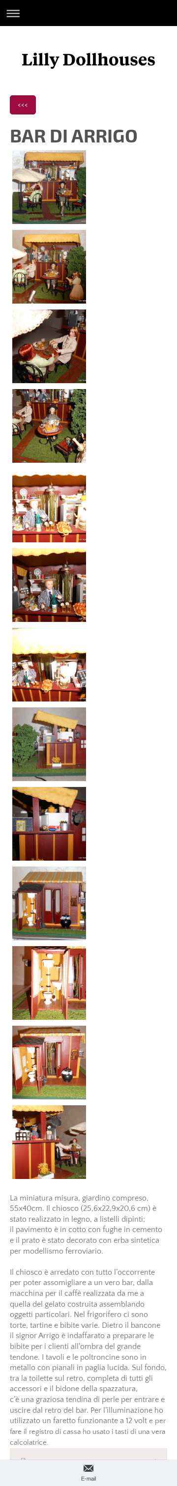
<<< (23, 104)
